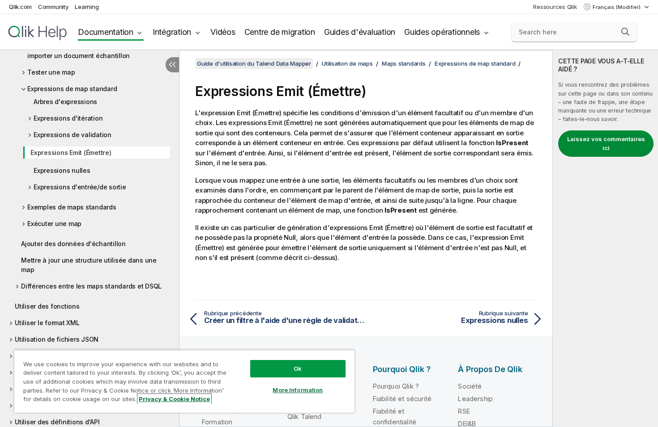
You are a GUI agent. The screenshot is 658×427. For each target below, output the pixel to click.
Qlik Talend (304, 416)
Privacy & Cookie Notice (174, 398)
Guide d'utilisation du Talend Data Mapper (254, 63)
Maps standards (404, 63)
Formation (217, 422)
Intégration (172, 32)
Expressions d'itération (68, 118)
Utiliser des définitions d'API (57, 422)
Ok (298, 368)
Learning (86, 6)
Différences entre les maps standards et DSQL (91, 286)
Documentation (105, 32)
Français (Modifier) (617, 7)
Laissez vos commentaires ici (606, 143)
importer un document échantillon (78, 55)
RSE (464, 411)
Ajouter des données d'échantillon (73, 243)
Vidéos (222, 32)
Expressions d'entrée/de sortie (80, 187)
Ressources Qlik (555, 6)
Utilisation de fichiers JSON (56, 339)
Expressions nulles (62, 170)
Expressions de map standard (72, 88)
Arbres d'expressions (65, 101)
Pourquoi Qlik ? (396, 386)
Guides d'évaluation (359, 32)
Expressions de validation (72, 134)
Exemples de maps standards (71, 207)
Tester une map (51, 72)
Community (53, 6)
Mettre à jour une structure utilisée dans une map (89, 264)
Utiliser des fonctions (47, 306)
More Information (298, 390)
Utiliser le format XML (47, 323)
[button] (625, 31)
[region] (184, 381)
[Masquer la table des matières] (172, 64)
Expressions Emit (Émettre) (70, 152)
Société (470, 386)
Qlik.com (20, 6)
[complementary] (605, 238)
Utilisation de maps (347, 63)
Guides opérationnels (442, 32)
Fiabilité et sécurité (402, 398)
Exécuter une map (54, 223)
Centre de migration (279, 32)
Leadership (475, 398)
